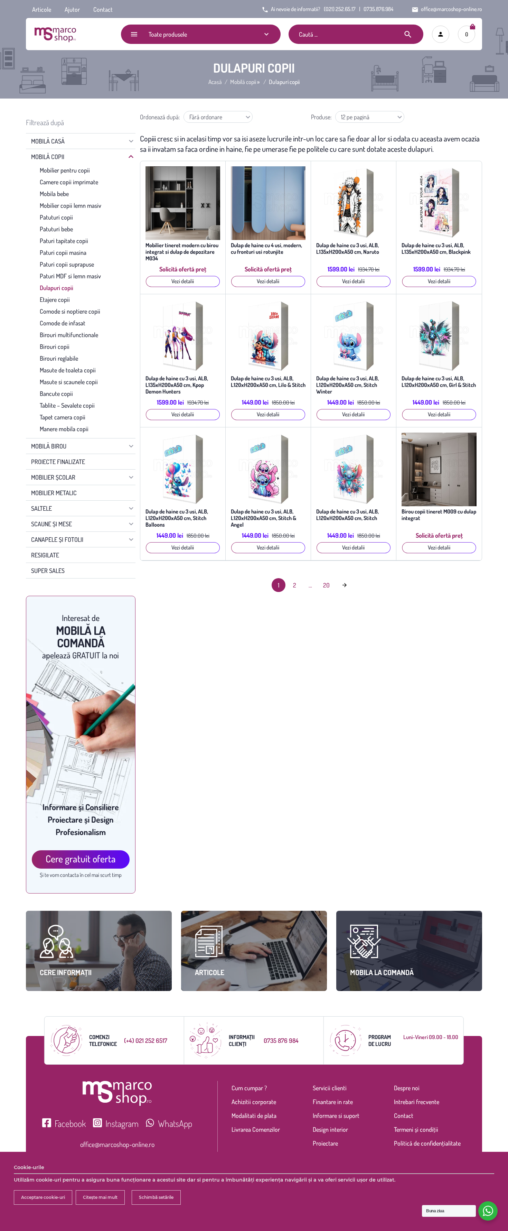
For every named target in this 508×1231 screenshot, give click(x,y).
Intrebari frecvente (416, 1101)
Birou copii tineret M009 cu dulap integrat (439, 514)
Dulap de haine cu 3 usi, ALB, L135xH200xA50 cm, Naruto (347, 248)
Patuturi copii (56, 217)
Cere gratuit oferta (81, 858)
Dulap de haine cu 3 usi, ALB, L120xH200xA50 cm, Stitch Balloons (176, 518)
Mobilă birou (48, 446)
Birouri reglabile (59, 358)
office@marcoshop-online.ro (117, 1144)
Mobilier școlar (53, 477)
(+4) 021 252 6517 (145, 1040)
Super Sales (48, 570)
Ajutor (72, 9)
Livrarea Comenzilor (256, 1129)
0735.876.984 (378, 9)
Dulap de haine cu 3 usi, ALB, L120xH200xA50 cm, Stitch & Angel (263, 518)
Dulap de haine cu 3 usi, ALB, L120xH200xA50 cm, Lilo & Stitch (268, 381)
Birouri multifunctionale (69, 335)
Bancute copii (56, 393)
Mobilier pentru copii (65, 170)
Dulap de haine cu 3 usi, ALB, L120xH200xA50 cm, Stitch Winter (347, 385)
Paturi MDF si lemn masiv (70, 276)
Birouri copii (54, 346)
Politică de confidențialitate (427, 1143)
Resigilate (45, 555)
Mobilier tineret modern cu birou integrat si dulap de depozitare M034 (181, 252)
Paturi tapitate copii (64, 240)
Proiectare (325, 1143)
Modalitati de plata (254, 1115)
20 (326, 585)
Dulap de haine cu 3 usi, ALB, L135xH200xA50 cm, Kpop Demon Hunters (176, 385)
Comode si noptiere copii (70, 311)
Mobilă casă (48, 141)
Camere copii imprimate (69, 182)
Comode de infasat (62, 323)
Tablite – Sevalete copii (67, 405)
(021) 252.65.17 (340, 9)
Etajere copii (55, 299)
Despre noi (407, 1088)
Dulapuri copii (56, 287)
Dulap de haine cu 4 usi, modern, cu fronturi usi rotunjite (266, 248)
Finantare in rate (333, 1101)
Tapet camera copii (62, 417)
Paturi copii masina (63, 252)
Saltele (41, 508)
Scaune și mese (51, 524)
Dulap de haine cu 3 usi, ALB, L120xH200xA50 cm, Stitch (347, 514)
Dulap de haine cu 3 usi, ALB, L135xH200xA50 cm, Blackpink (436, 248)
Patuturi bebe (56, 229)
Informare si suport (336, 1115)
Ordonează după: (160, 116)
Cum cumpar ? (249, 1088)
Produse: (321, 116)
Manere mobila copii (64, 429)
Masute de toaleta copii (68, 370)
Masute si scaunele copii (69, 382)
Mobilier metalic (54, 493)
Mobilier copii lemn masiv (70, 205)
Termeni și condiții (416, 1129)
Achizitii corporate (254, 1101)
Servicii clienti (330, 1088)
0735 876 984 (281, 1040)
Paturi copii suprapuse (67, 264)
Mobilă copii (243, 81)
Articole (41, 9)
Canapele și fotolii (57, 539)
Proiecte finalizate (58, 461)
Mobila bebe (54, 193)
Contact (103, 9)
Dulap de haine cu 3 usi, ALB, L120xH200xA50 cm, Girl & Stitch (439, 381)
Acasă (215, 81)
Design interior (330, 1129)
